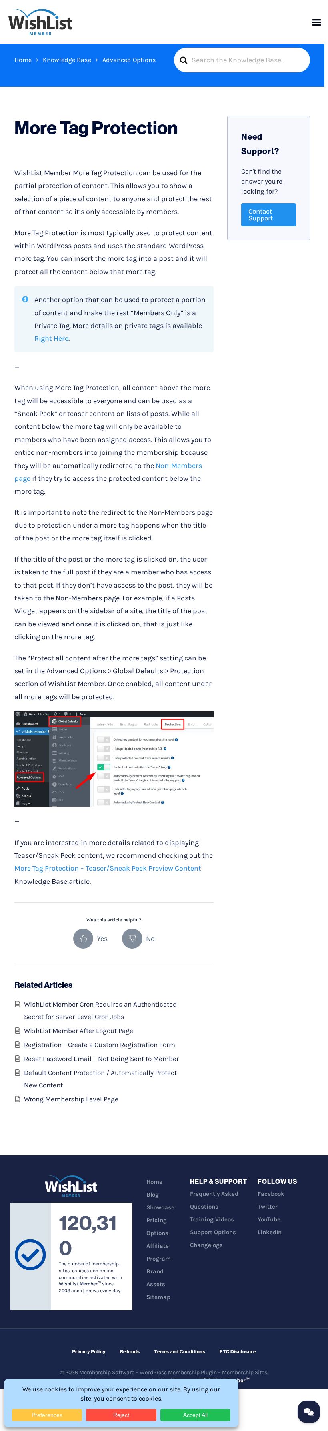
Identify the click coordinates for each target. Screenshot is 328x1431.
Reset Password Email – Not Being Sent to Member (101, 1059)
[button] (316, 22)
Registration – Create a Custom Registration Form (99, 1045)
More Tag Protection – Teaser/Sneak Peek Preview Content (107, 868)
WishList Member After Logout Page (78, 1031)
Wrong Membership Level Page (71, 1099)
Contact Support (260, 214)
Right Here (51, 338)
